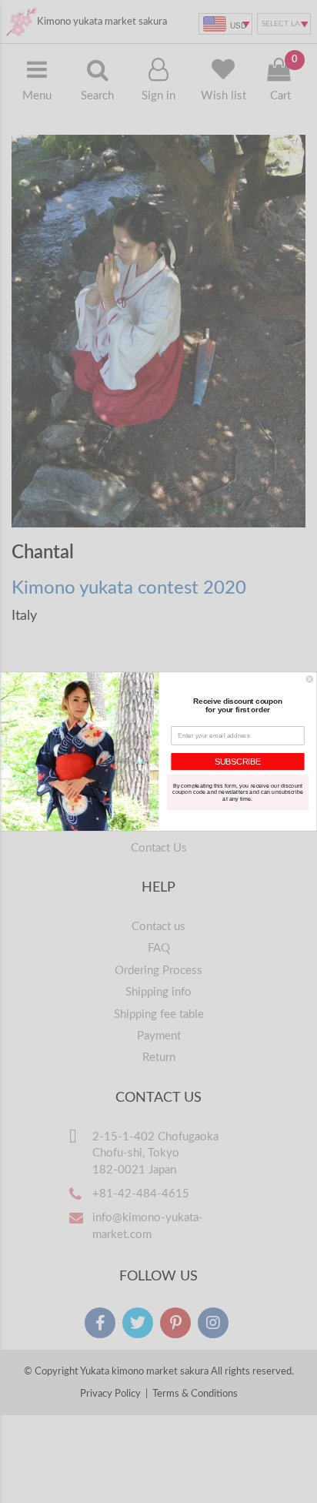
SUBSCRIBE (238, 761)
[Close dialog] (309, 679)
